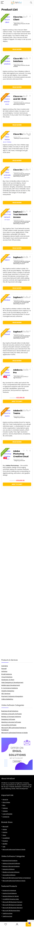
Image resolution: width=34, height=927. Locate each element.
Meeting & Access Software (21, 138)
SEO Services (5, 694)
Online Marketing (7, 699)
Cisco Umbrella (21, 169)
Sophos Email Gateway (10, 893)
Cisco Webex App (22, 134)
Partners (5, 808)
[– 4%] (7, 370)
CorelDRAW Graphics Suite (11, 899)
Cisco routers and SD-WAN (20, 97)
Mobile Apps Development (10, 685)
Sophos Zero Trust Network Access (20, 214)
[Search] (31, 2)
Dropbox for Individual (9, 890)
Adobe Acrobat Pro (21, 371)
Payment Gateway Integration (12, 696)
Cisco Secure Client (19, 18)
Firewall (3, 669)
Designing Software (19, 417)
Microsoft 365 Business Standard (12, 908)
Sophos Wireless (21, 297)
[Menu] (2, 2)
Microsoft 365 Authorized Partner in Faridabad (17, 878)
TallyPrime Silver (7, 913)
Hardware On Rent (7, 680)
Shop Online (6, 802)
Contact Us (6, 817)
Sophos (5, 832)
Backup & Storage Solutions (11, 717)
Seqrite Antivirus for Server (11, 896)
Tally (4, 847)
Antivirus (4, 671)
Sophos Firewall (21, 331)
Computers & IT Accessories (21, 175)
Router (27, 23)
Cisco (4, 835)
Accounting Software (8, 725)
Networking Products (19, 23)
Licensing (4, 666)
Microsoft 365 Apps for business (12, 905)
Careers (5, 811)
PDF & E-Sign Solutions (21, 377)
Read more (17, 49)
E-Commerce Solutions (9, 688)
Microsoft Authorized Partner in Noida (14, 733)
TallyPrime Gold (7, 916)
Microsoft (5, 826)
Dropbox (5, 841)
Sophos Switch (20, 257)
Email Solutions (6, 674)
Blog (4, 805)
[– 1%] (7, 451)
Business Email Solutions (9, 711)
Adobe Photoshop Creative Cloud (20, 454)
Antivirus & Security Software (22, 103)
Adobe (5, 829)
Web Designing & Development (12, 682)
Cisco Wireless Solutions (20, 60)
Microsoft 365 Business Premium (12, 902)
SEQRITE (5, 844)
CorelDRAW (6, 838)
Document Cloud (19, 376)
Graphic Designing (7, 691)
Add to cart (17, 401)
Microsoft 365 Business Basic (11, 910)
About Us (5, 799)
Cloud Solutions (6, 677)
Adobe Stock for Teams (21, 412)
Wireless (15, 25)
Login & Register (7, 814)
